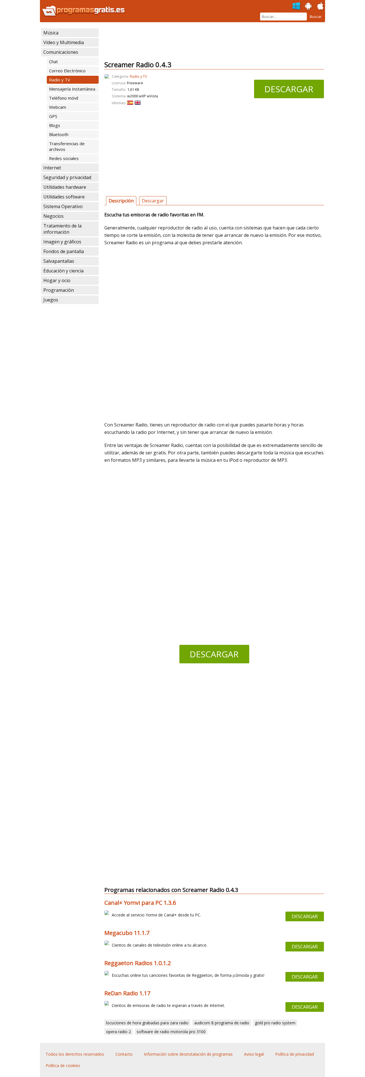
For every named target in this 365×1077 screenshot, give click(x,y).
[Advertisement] (208, 41)
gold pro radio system (275, 1022)
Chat (53, 61)
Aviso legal (254, 1054)
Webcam (57, 107)
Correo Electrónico (67, 70)
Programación (58, 290)
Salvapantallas (58, 261)
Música (50, 33)
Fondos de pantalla (63, 251)
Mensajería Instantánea (72, 89)
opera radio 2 (118, 1031)
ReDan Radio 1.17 (127, 993)
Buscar (316, 16)
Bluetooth (58, 134)
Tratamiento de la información (62, 229)
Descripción (121, 201)
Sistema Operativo (63, 206)
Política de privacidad (294, 1054)
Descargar (288, 89)
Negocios (53, 216)
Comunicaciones (60, 52)
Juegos (50, 300)
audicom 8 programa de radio (221, 1022)
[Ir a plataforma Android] (308, 6)
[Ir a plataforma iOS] (320, 6)
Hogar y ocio (56, 280)
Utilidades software (64, 197)
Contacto (124, 1054)
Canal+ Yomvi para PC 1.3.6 (140, 902)
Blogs (54, 125)
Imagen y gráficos (62, 242)
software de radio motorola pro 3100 (171, 1031)
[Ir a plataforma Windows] (296, 6)
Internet (52, 168)
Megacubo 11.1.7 (126, 933)
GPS (53, 116)
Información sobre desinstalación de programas (188, 1054)
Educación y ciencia (63, 271)
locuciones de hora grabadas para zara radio (147, 1022)
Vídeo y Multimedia (63, 42)
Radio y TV (59, 80)
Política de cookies (63, 1065)
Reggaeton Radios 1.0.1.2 (137, 963)
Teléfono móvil (63, 98)
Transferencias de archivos (67, 146)
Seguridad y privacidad (67, 177)
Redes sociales (64, 158)
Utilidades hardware (64, 187)
